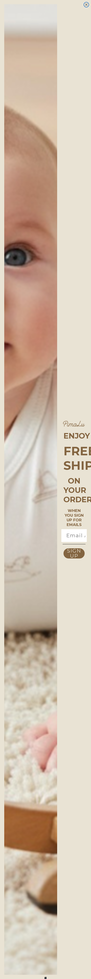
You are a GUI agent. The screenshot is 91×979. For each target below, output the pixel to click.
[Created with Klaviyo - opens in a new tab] (45, 978)
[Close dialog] (86, 4)
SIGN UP (74, 553)
